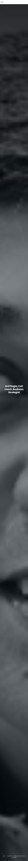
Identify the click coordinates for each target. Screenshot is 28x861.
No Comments (14, 857)
